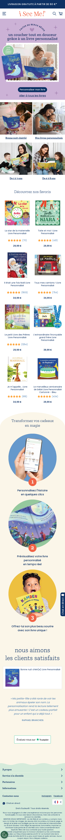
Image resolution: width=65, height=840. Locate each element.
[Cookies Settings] (4, 834)
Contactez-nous (10, 795)
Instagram (47, 796)
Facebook (58, 796)
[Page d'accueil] (32, 13)
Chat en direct (13, 803)
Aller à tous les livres (32, 95)
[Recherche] (54, 13)
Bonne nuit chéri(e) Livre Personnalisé (40, 669)
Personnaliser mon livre (32, 89)
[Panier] (61, 13)
